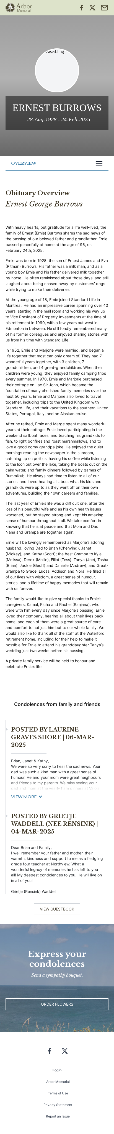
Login (57, 1070)
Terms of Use (58, 1093)
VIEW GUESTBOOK (57, 909)
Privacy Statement (57, 1105)
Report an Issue (58, 1116)
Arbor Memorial (58, 1082)
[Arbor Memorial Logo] (19, 7)
